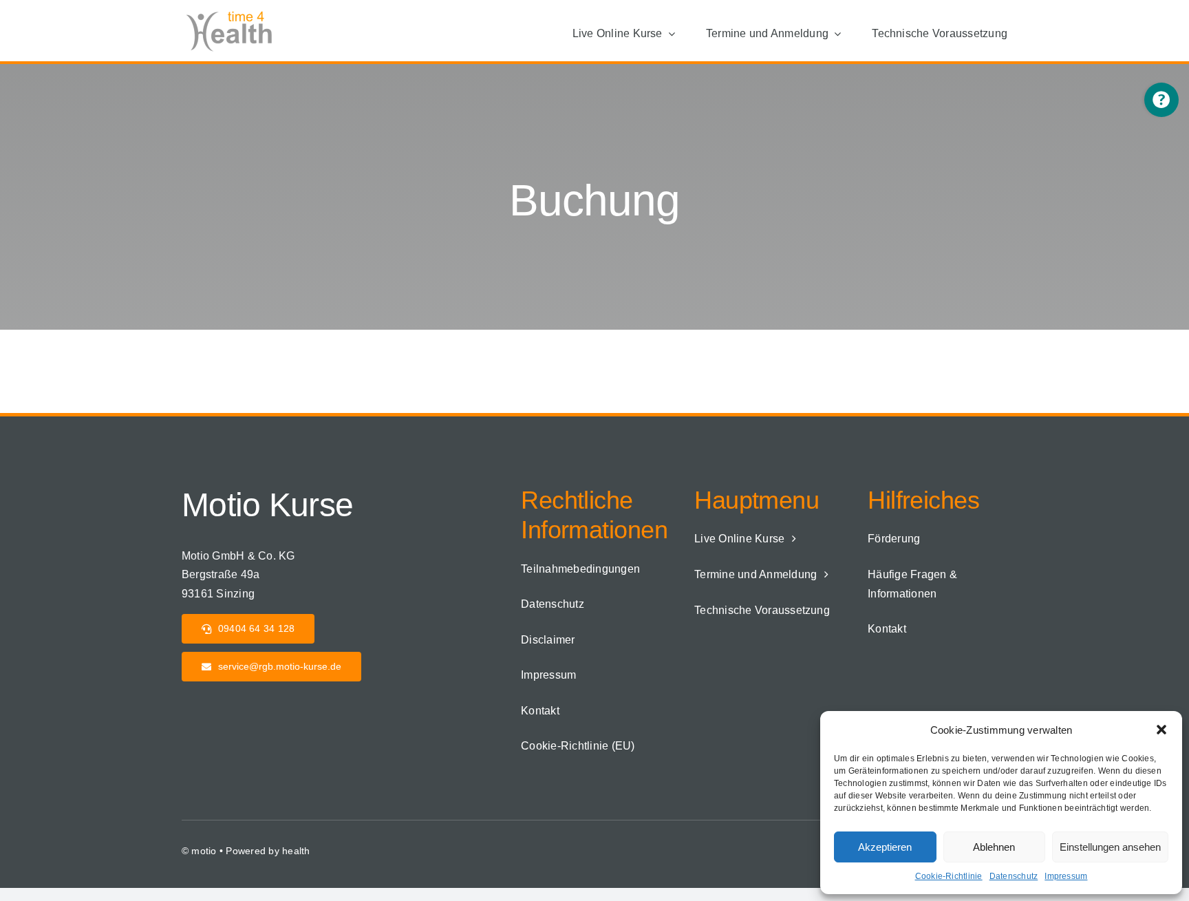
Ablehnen (994, 847)
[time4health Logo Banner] (233, 12)
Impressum (1066, 876)
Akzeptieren (885, 847)
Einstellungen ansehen (1110, 847)
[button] (1161, 729)
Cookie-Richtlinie (949, 876)
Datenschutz (1013, 876)
